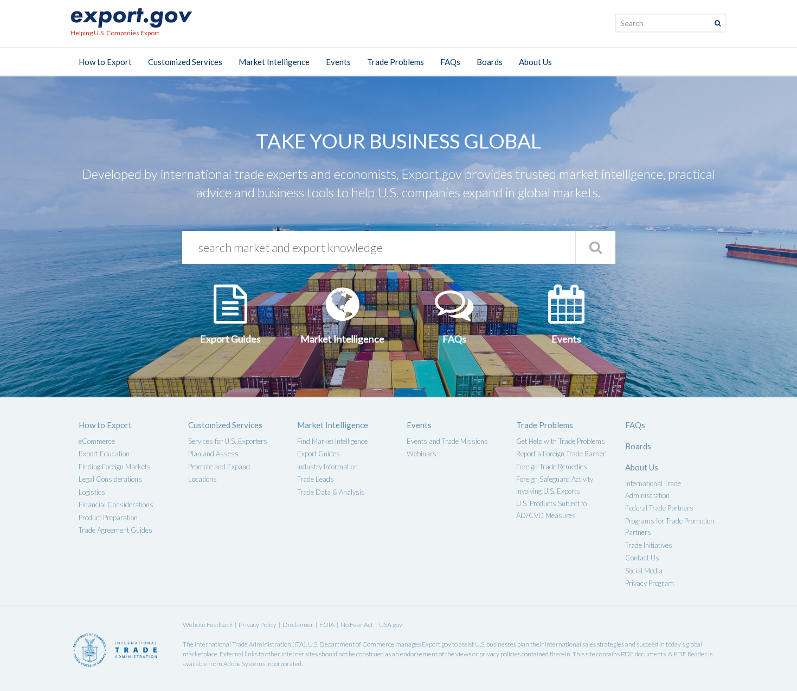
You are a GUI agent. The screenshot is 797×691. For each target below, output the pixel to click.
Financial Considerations (116, 504)
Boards (490, 62)
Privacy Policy (258, 625)
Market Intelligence (274, 62)
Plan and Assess (213, 453)
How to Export (105, 62)
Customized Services (185, 62)
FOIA (327, 625)
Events (338, 62)
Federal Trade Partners (659, 507)
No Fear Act (356, 625)
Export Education (104, 453)
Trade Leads (315, 479)
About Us (535, 62)
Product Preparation (108, 517)
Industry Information (327, 466)
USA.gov (390, 625)
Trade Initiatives (648, 545)
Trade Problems (395, 62)
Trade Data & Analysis (331, 492)
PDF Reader (690, 654)
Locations (202, 479)
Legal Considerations (110, 479)
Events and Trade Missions (447, 441)
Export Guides (318, 453)
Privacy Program (649, 583)
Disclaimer (297, 625)
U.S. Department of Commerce (351, 644)
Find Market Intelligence (332, 441)
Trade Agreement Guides (115, 530)
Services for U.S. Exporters (227, 441)
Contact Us (642, 557)
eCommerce (97, 441)
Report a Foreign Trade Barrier (561, 453)
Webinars (421, 453)
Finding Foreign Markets (115, 466)
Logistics (92, 492)
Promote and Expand (219, 466)
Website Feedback (208, 625)
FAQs (450, 62)
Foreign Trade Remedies (551, 466)
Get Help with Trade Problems (560, 441)
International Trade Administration (243, 644)
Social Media (644, 570)
